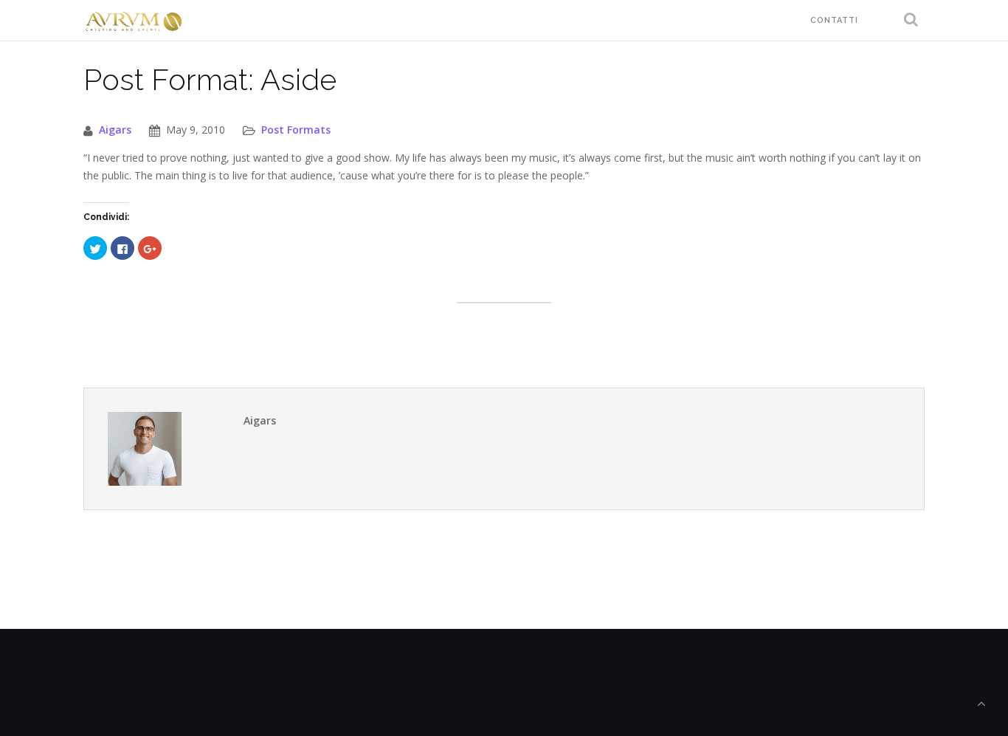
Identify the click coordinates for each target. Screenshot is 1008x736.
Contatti (834, 20)
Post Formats (296, 130)
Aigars (115, 130)
